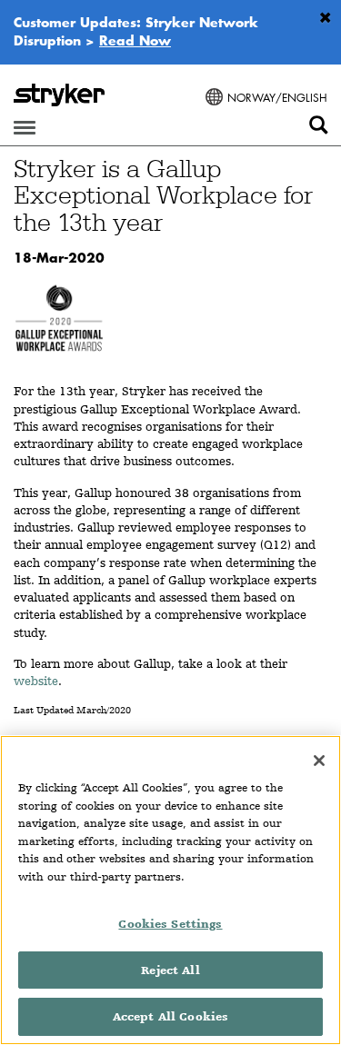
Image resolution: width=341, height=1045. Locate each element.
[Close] (319, 761)
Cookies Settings (170, 924)
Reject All (170, 970)
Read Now (135, 40)
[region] (170, 890)
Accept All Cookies (170, 1016)
